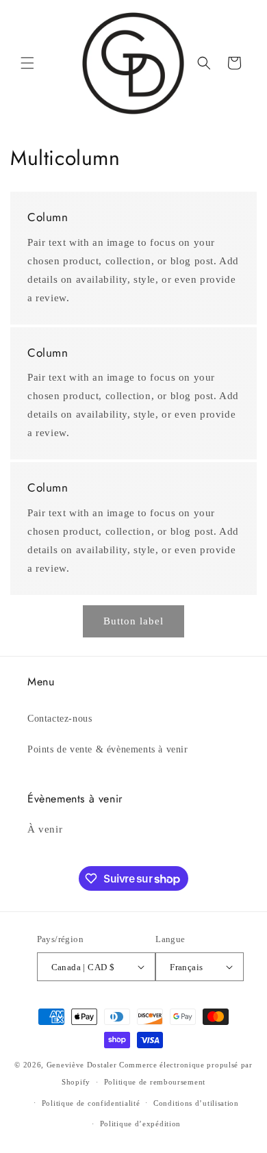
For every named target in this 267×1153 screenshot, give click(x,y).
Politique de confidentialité (91, 1103)
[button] (27, 63)
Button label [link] (133, 621)
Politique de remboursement (154, 1082)
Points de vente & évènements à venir (107, 749)
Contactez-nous (59, 718)
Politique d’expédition (140, 1123)
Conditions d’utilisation (196, 1103)
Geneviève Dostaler (82, 1065)
